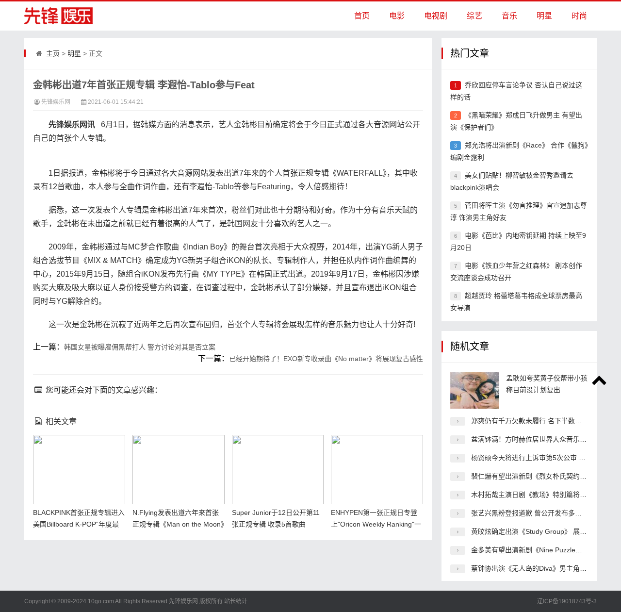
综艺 (474, 16)
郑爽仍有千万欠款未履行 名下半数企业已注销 (540, 421)
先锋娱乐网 (55, 102)
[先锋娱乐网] (53, 16)
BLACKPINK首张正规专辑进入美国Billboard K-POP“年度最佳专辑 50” (79, 524)
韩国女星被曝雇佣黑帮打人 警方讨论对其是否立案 (139, 347)
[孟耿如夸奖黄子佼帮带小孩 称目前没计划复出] (474, 390)
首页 (362, 16)
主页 (53, 53)
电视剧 (435, 16)
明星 (544, 16)
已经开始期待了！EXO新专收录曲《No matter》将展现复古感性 (326, 359)
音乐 (509, 16)
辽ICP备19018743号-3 (567, 601)
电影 (397, 16)
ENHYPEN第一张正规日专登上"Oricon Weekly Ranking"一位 (376, 524)
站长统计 (235, 601)
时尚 (579, 16)
